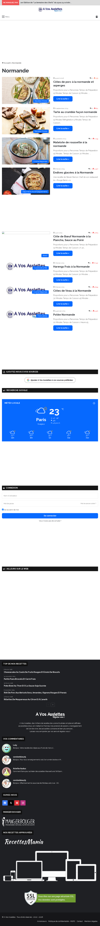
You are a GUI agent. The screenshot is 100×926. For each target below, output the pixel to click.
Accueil (7, 63)
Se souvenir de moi (11, 510)
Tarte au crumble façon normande (75, 112)
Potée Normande (64, 314)
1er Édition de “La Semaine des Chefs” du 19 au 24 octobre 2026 (48, 3)
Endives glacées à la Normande (73, 172)
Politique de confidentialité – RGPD (61, 921)
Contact (80, 921)
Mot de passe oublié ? (88, 503)
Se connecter (50, 516)
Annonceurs (42, 921)
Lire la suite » (63, 99)
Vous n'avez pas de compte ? (50, 521)
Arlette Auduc (19, 769)
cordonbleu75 (19, 757)
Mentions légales (90, 921)
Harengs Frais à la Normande (71, 266)
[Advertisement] (50, 41)
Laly (15, 745)
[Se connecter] (96, 17)
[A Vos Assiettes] (50, 9)
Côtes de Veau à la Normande (72, 290)
